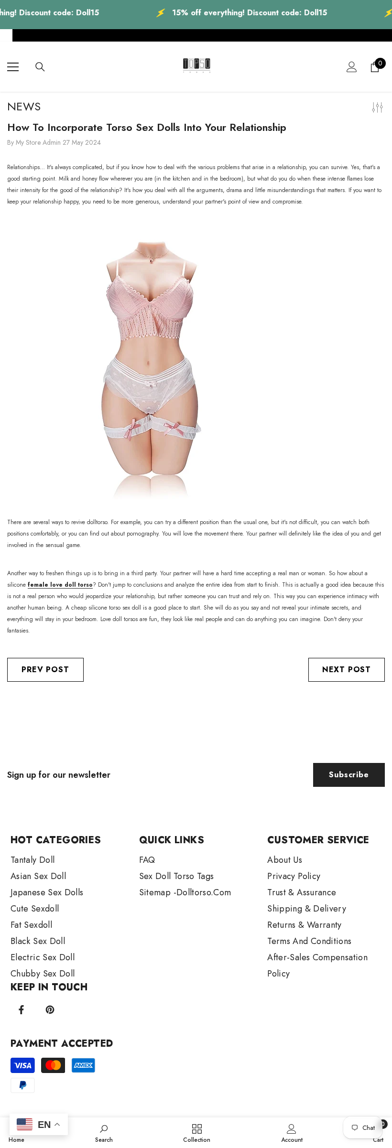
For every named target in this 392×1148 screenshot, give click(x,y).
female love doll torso (60, 584)
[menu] (13, 67)
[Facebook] (21, 1009)
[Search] (40, 67)
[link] (104, 1132)
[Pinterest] (50, 1009)
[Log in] (352, 67)
